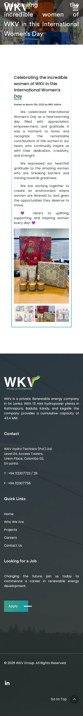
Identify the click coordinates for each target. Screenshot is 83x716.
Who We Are (14, 522)
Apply (13, 606)
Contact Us (13, 545)
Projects (10, 529)
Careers (10, 537)
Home (8, 514)
